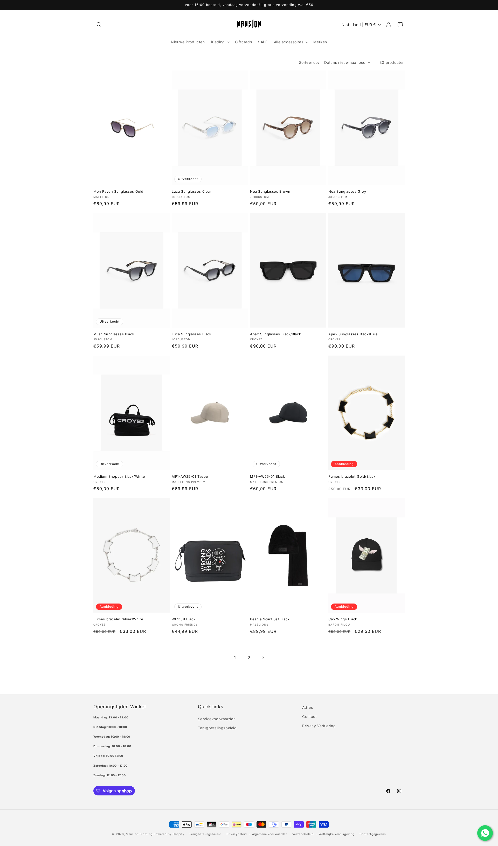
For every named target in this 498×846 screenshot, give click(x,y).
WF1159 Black (183, 619)
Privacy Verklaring (319, 726)
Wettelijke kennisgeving (336, 834)
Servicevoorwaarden (217, 719)
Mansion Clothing (139, 834)
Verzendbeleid (303, 834)
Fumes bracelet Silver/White (118, 619)
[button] (99, 24)
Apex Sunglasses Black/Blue (353, 334)
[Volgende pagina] (263, 657)
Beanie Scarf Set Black (269, 619)
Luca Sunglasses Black (191, 334)
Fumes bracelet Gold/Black (352, 476)
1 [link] (235, 657)
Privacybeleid (236, 834)
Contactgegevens (372, 834)
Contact (309, 716)
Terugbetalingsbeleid (217, 728)
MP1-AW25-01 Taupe (190, 476)
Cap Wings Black (342, 619)
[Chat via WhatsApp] (485, 833)
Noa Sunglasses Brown (270, 191)
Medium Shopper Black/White (119, 476)
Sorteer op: (309, 62)
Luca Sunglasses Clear (191, 191)
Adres (307, 707)
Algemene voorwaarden (269, 834)
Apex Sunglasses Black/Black (275, 334)
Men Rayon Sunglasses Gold (118, 191)
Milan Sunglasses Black (113, 334)
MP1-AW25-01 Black (267, 476)
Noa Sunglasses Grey (347, 191)
